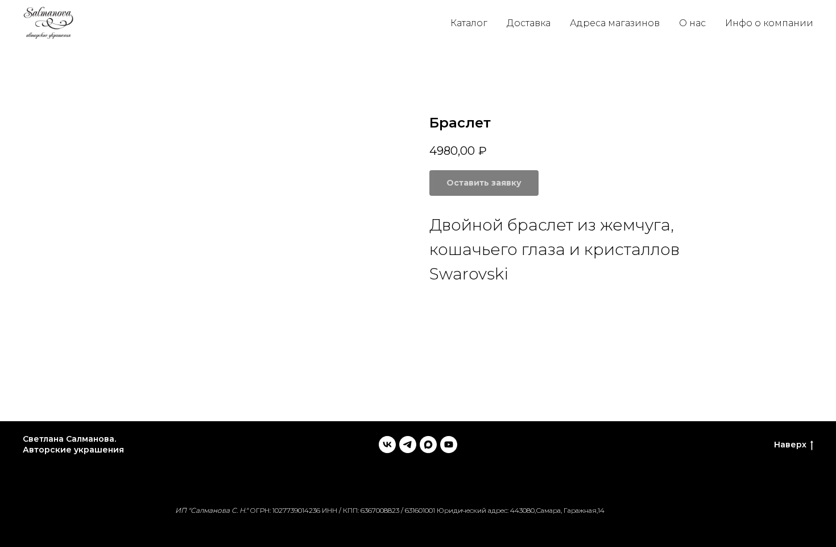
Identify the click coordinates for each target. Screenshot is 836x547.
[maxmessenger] (428, 444)
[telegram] (407, 444)
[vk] (387, 444)
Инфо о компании (769, 23)
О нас (692, 23)
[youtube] (448, 444)
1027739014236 (296, 510)
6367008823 (380, 510)
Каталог (468, 23)
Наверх (790, 444)
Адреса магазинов (615, 23)
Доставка (529, 23)
